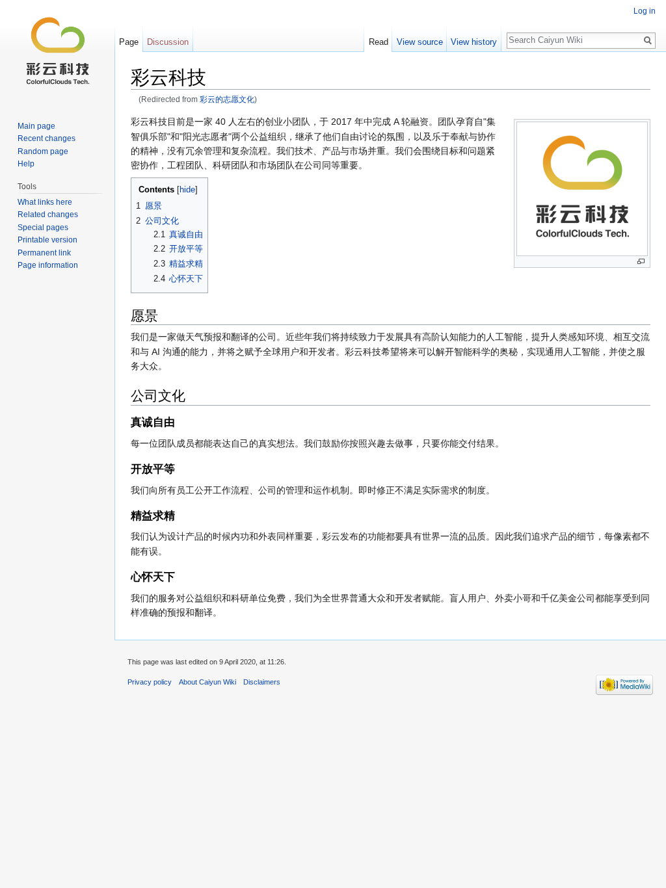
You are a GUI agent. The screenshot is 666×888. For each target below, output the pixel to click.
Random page (43, 151)
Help (26, 163)
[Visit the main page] (57, 52)
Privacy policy (149, 682)
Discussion (168, 42)
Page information (48, 265)
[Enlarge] (641, 261)
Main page (36, 126)
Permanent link (44, 252)
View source (420, 42)
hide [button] (187, 189)
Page (129, 42)
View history (474, 42)
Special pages (43, 227)
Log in (644, 11)
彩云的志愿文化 (227, 99)
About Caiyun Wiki (207, 682)
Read (378, 42)
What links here (45, 202)
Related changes (48, 214)
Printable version (47, 239)
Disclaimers (261, 682)
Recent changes (46, 138)
